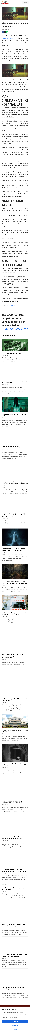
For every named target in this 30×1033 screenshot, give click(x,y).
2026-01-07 (5, 417)
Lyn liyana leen (11, 305)
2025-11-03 (5, 616)
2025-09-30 (5, 702)
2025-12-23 (5, 487)
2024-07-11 (5, 891)
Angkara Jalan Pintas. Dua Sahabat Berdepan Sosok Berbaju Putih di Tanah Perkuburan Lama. (15, 514)
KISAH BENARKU (8, 38)
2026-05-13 (5, 384)
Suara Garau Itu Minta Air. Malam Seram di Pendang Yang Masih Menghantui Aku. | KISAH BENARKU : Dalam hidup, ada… (14, 664)
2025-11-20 (5, 552)
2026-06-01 (5, 355)
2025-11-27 (5, 518)
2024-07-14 (5, 873)
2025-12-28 (5, 449)
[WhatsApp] (7, 32)
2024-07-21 (5, 840)
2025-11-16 (5, 585)
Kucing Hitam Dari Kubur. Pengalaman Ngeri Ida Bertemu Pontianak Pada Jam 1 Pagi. (15, 483)
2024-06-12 (5, 911)
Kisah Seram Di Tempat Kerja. (12, 353)
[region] (15, 1020)
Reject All (15, 1029)
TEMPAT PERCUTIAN (15, 328)
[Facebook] (3, 32)
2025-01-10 (5, 767)
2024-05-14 (5, 941)
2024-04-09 (5, 974)
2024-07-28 (5, 804)
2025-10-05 (5, 659)
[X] (5, 32)
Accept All (15, 1021)
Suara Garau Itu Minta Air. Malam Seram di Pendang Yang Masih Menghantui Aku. (13, 656)
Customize (15, 1025)
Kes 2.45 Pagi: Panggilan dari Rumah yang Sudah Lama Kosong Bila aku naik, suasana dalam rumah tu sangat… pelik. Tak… (15, 621)
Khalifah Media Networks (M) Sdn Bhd (11, 996)
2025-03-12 (5, 733)
